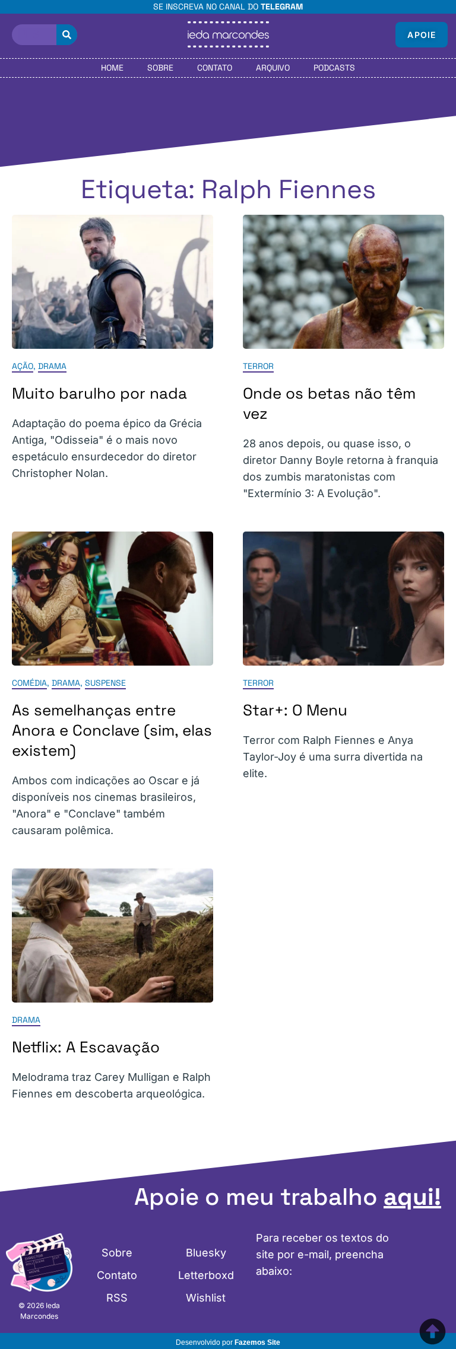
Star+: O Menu (295, 710)
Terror (258, 366)
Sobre (160, 67)
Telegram (282, 6)
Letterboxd (206, 1275)
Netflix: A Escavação (86, 1047)
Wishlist (206, 1297)
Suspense (105, 682)
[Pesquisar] (66, 34)
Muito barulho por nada (99, 393)
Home (112, 67)
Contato (214, 67)
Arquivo (273, 67)
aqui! (412, 1197)
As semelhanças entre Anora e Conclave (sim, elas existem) (112, 730)
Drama (52, 366)
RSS (117, 1297)
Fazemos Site (257, 1342)
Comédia (29, 682)
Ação (22, 366)
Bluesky (206, 1252)
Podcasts (334, 67)
